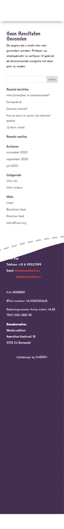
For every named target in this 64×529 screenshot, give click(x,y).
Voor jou (12, 181)
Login (10, 202)
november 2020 (16, 152)
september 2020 (17, 159)
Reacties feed (15, 216)
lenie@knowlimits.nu (27, 270)
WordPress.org (16, 223)
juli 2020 (12, 165)
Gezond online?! (16, 108)
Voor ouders (14, 187)
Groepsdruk (14, 102)
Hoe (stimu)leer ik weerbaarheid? (28, 95)
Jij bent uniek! (15, 127)
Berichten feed (16, 209)
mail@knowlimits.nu (28, 277)
